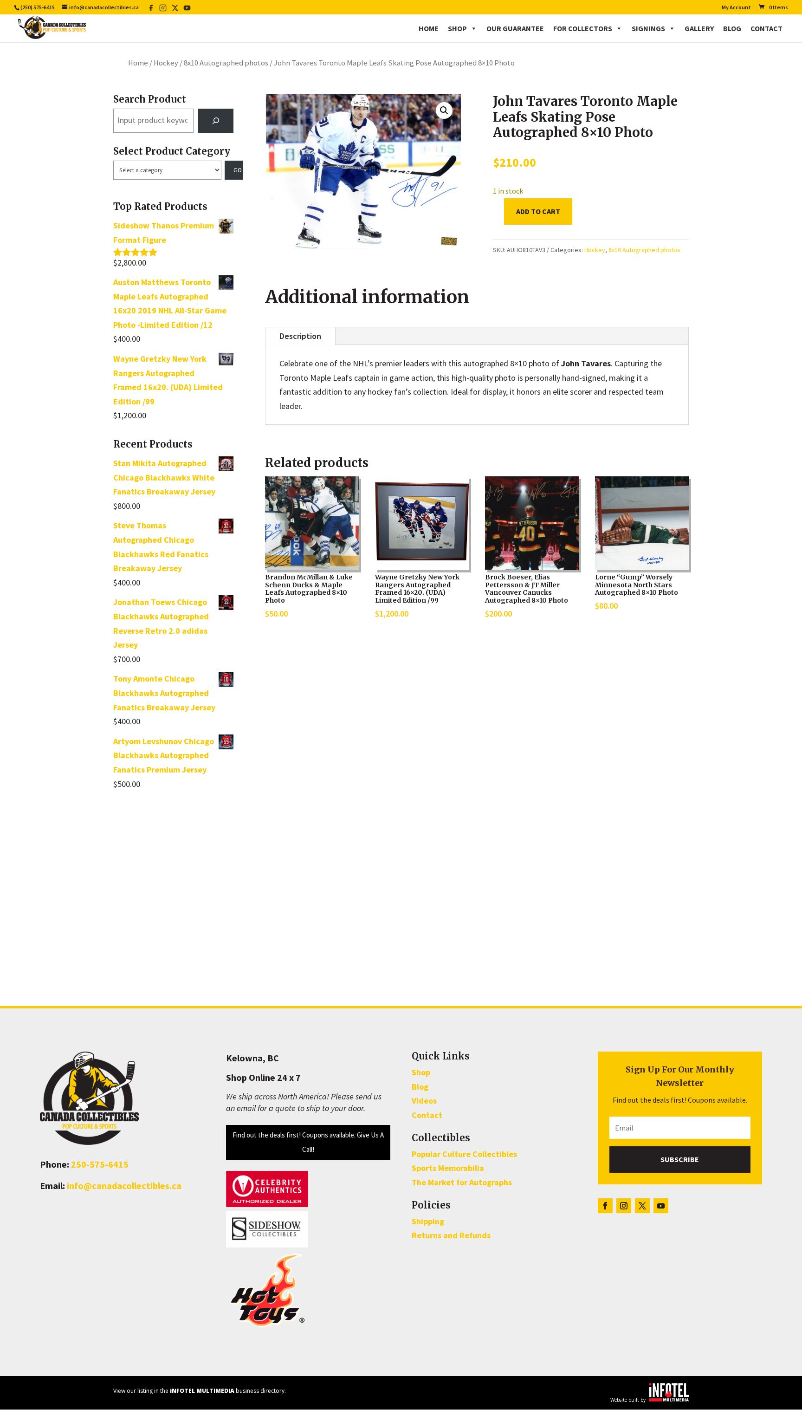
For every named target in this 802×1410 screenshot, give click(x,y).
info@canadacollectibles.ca (124, 1185)
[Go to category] (234, 170)
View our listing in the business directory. (199, 1391)
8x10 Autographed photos (226, 63)
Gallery (699, 28)
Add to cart (538, 211)
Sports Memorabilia (448, 1168)
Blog (732, 28)
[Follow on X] (642, 1205)
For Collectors (582, 28)
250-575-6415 (100, 1164)
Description (300, 336)
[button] (444, 110)
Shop (457, 28)
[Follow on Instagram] (623, 1205)
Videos (424, 1100)
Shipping (428, 1221)
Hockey (166, 63)
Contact (766, 28)
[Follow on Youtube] (660, 1205)
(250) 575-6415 (37, 7)
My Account (736, 8)
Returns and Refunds (451, 1235)
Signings (648, 28)
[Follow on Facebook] (605, 1205)
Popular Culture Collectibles (464, 1154)
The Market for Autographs (462, 1182)
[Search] (215, 121)
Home (429, 28)
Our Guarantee (515, 28)
